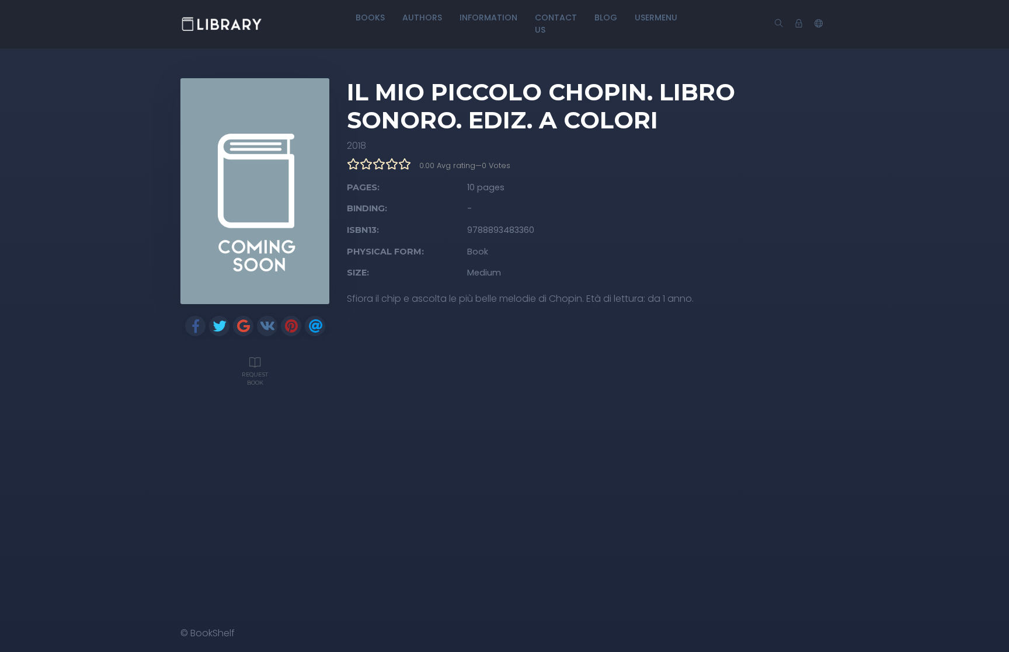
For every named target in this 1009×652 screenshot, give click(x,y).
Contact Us (556, 24)
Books (370, 17)
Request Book (255, 378)
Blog (605, 17)
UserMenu (656, 17)
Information (488, 17)
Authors (422, 17)
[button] (819, 24)
